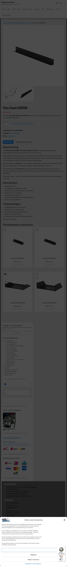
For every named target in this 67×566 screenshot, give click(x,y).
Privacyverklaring (36, 563)
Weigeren (34, 555)
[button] (64, 520)
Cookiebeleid (28, 563)
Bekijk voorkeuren (33, 559)
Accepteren (33, 550)
